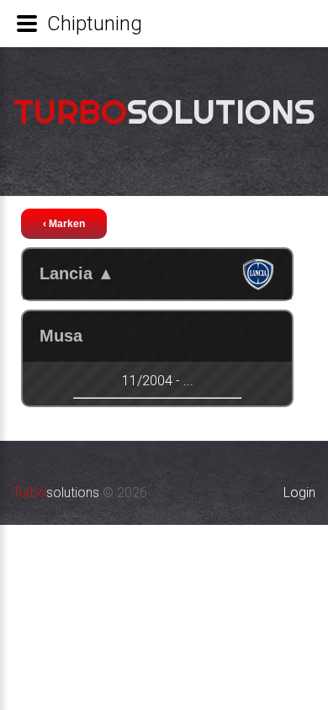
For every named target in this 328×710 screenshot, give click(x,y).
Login (299, 493)
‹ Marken (64, 224)
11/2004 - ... (157, 381)
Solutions (164, 111)
